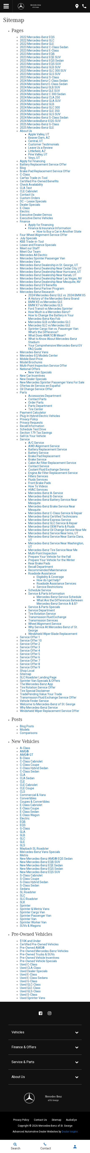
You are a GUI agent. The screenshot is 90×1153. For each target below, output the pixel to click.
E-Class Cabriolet (31, 805)
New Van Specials (40, 372)
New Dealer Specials (33, 379)
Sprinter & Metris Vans (34, 909)
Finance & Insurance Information (49, 228)
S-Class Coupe (29, 878)
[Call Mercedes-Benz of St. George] (84, 6)
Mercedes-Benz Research (37, 292)
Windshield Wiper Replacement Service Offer (49, 711)
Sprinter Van (28, 919)
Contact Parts (37, 399)
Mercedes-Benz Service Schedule (59, 597)
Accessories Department (44, 395)
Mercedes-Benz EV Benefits (38, 285)
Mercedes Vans (30, 261)
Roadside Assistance (42, 573)
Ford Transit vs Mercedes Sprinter (50, 308)
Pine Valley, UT (38, 154)
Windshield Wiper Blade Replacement (52, 633)
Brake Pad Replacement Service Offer (45, 171)
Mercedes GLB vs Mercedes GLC (49, 322)
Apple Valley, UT (38, 134)
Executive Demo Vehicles (36, 218)
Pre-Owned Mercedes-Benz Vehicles (44, 951)
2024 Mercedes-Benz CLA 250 (40, 97)
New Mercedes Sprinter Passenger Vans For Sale (52, 382)
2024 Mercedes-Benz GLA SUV (40, 100)
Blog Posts (27, 726)
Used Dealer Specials (34, 971)
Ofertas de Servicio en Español (40, 385)
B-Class (25, 758)
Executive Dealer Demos (36, 214)
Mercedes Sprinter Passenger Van (42, 258)
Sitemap (25, 674)
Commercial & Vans (33, 795)
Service (25, 439)
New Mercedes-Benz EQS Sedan (41, 868)
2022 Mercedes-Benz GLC (37, 40)
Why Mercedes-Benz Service (39, 707)
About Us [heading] (18, 1077)
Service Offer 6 (30, 657)
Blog (23, 168)
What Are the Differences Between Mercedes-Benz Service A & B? (60, 602)
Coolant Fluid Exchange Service (48, 469)
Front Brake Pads (39, 483)
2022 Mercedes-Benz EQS (37, 37)
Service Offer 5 (30, 654)
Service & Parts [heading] (23, 1062)
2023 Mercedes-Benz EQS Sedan (42, 60)
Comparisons (28, 733)
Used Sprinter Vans (32, 998)
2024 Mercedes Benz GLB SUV (40, 87)
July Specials (28, 238)
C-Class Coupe (29, 764)
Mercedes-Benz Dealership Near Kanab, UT (48, 275)
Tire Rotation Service (42, 613)
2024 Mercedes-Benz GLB (37, 104)
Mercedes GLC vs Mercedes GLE (49, 325)
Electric (25, 211)
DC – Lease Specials (33, 201)
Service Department (41, 610)
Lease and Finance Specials (38, 245)
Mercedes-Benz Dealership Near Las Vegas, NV (51, 278)
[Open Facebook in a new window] (40, 1013)
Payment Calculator (33, 412)
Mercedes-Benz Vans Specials (40, 852)
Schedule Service (39, 590)
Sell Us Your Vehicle (33, 436)
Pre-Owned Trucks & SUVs (37, 954)
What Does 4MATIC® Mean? (47, 335)
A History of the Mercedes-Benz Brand (53, 298)
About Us (26, 131)
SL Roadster (28, 892)
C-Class (25, 174)
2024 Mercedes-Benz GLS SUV (40, 114)
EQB (23, 821)
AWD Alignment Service (44, 446)
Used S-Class (28, 994)
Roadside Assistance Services (56, 583)
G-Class (25, 828)
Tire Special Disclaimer (35, 690)
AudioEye (71, 1119)
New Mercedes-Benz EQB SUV (40, 862)
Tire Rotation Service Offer (37, 687)
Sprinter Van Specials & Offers (40, 680)
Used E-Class (28, 974)
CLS (22, 791)
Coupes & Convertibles (35, 801)
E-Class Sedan (29, 811)
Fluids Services (38, 479)
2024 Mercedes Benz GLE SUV (40, 90)
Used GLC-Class (30, 984)
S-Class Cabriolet (31, 875)
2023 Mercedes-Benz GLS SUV (40, 74)
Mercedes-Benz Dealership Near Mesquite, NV (50, 281)
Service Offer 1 (30, 637)
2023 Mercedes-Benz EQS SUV (40, 64)
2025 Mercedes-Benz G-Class (39, 124)
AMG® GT (26, 754)
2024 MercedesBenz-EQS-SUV (40, 121)
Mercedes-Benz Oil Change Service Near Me (57, 530)
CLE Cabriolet (28, 191)
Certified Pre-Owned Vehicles (39, 944)
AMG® (24, 751)
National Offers (30, 369)
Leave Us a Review (40, 147)
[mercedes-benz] (21, 6)
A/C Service (36, 442)
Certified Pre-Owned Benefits (39, 181)
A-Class (25, 748)
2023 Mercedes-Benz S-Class (39, 77)
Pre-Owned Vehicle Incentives (39, 957)
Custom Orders (30, 198)
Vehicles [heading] (18, 1032)
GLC (22, 838)
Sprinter (25, 905)
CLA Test (26, 188)
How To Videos (38, 486)
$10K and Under (30, 941)
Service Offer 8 (30, 664)
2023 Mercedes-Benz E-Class (39, 50)
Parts (23, 392)
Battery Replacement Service (47, 449)
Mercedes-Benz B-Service (45, 496)
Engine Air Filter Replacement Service (53, 473)
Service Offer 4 (30, 650)
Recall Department (40, 566)
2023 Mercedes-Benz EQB (37, 54)
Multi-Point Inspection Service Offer (43, 365)
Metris (24, 855)
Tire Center (35, 409)
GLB (22, 835)
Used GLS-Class (30, 991)
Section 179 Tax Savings (36, 432)
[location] (77, 6)
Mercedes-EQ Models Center (39, 355)
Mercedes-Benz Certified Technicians (53, 516)
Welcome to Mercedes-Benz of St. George (47, 704)
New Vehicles (25, 741)
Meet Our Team (30, 251)
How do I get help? (48, 580)
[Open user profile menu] (75, 1146)
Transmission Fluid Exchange (47, 617)
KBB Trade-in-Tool (32, 241)
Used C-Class (28, 964)
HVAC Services (38, 489)
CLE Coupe (27, 788)
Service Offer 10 (31, 640)
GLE (22, 842)
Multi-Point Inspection (42, 553)
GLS (22, 845)
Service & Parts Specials (44, 607)
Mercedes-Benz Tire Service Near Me (52, 550)
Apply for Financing (32, 161)
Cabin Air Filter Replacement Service (52, 463)
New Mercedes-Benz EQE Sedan (41, 865)
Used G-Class (28, 981)
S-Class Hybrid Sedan (34, 882)
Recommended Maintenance (47, 570)
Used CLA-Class (30, 967)
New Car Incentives (32, 375)
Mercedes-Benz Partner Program (42, 288)
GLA (22, 831)
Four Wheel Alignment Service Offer (43, 235)
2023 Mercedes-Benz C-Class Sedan (44, 47)
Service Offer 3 (30, 647)
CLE (22, 781)
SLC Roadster (29, 899)
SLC (22, 895)
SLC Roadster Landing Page (38, 677)
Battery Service (38, 452)
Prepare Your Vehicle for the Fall (49, 556)
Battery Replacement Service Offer (43, 164)
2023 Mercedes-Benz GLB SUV (40, 67)
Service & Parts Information (46, 593)
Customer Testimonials (43, 144)
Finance (25, 221)
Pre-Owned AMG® (32, 947)
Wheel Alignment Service (44, 623)
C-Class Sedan (29, 771)
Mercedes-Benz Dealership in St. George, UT (49, 265)
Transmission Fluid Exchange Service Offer (48, 697)
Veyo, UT (34, 157)
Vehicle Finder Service (34, 701)
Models (25, 729)
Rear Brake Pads (39, 563)
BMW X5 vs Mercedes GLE (45, 302)
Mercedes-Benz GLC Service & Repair (52, 523)
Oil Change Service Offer (36, 389)
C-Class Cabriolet (31, 761)
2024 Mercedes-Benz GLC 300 (40, 107)
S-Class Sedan (29, 885)
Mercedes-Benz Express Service (49, 520)
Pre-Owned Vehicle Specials (38, 961)
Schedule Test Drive (33, 429)
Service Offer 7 (30, 660)
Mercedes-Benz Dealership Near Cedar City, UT (51, 268)
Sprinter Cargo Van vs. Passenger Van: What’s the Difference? (53, 330)
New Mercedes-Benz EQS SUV (40, 872)
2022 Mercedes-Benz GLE (37, 43)
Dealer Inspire (70, 1131)
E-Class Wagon (30, 815)
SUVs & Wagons (30, 925)
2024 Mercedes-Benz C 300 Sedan (43, 94)
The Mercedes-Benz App (36, 684)
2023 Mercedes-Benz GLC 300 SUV (43, 70)
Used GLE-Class (30, 988)
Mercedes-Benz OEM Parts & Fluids (51, 526)
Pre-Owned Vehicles (32, 934)
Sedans (25, 888)
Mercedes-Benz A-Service (45, 493)
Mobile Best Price (31, 359)
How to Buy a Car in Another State (59, 231)
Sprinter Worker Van (33, 922)
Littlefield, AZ (37, 151)
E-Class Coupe (29, 808)
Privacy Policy (29, 419)
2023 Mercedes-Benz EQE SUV (40, 57)
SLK (22, 902)
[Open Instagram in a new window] (49, 1013)
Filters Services (38, 476)
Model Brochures (31, 362)
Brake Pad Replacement (44, 456)
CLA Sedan (27, 778)
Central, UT (35, 141)
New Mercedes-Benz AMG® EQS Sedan (46, 858)
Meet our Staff (30, 248)
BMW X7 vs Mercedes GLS (45, 305)
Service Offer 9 (30, 667)
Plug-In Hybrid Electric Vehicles (40, 416)
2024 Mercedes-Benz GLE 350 (40, 111)
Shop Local (27, 670)
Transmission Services (43, 620)
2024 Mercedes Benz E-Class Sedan (44, 84)
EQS (23, 825)
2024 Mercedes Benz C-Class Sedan (44, 80)
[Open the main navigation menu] (6, 6)
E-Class (25, 208)
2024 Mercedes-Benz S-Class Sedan (44, 117)
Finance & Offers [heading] (24, 1047)
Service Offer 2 (30, 644)
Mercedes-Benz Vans (34, 352)
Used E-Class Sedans (34, 978)
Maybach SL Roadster (34, 848)
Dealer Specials (30, 204)
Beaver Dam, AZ (39, 137)
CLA (22, 774)
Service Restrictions (50, 587)
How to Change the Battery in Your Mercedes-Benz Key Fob (51, 317)
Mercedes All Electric (33, 255)
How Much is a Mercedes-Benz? (49, 312)
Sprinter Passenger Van (35, 915)
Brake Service (37, 459)
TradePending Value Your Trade (41, 694)
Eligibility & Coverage (50, 576)
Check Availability (31, 184)
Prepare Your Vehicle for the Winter (51, 560)
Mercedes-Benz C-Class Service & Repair (55, 513)
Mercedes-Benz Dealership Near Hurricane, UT (50, 271)
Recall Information (32, 426)
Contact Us (27, 194)
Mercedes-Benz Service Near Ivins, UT (53, 533)
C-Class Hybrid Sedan (34, 768)
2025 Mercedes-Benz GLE (37, 127)
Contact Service (38, 466)
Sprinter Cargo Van (32, 912)
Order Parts (36, 402)
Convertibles (28, 798)
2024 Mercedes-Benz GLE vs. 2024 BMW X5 (57, 295)
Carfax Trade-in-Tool (33, 178)
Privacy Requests (31, 422)
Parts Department (40, 406)
